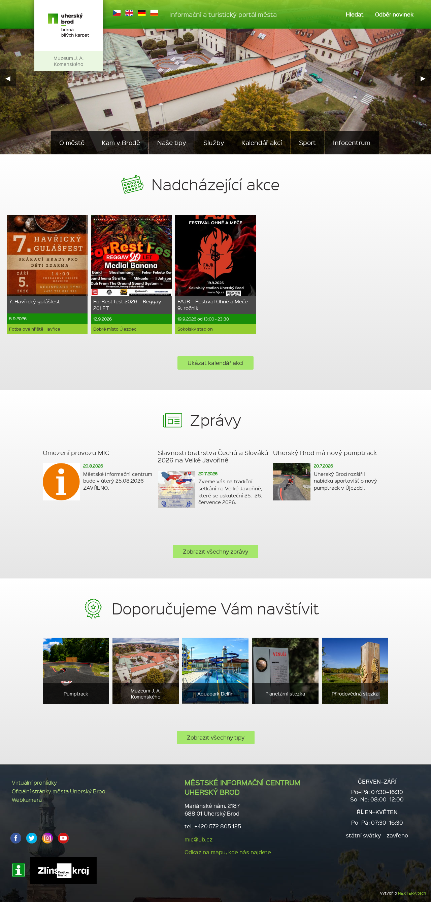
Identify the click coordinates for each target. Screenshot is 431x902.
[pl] (154, 13)
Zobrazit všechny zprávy (215, 551)
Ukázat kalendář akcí (215, 362)
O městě (72, 142)
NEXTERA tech (412, 893)
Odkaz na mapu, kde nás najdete (228, 852)
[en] (129, 13)
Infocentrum (351, 142)
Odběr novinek (394, 14)
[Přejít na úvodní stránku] (68, 25)
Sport (307, 142)
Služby (213, 142)
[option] (47, 274)
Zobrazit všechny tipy (215, 737)
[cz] (117, 13)
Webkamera (27, 799)
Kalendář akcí (261, 142)
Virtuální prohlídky (34, 782)
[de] (142, 13)
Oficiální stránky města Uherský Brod (58, 791)
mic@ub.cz (198, 839)
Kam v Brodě (121, 142)
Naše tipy (171, 142)
